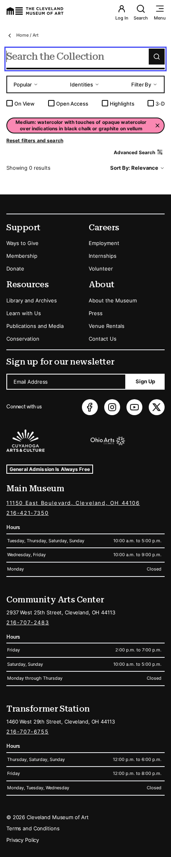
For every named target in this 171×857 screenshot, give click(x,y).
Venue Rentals (106, 326)
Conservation (22, 338)
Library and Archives (31, 300)
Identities (81, 84)
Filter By (141, 84)
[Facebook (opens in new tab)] (90, 407)
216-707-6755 (27, 731)
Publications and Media (35, 326)
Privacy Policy (22, 840)
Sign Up (145, 381)
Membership (21, 256)
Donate (15, 268)
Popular (23, 84)
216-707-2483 (27, 622)
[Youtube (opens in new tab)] (134, 407)
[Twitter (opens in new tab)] (157, 407)
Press (96, 313)
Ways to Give (22, 243)
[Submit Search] (157, 57)
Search (141, 18)
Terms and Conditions (32, 828)
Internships (103, 256)
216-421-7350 (27, 513)
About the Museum (113, 300)
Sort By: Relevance (134, 168)
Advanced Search (134, 152)
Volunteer (101, 268)
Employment (104, 243)
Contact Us (103, 338)
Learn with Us (23, 313)
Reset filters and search (34, 140)
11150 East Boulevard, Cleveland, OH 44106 (73, 503)
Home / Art (27, 35)
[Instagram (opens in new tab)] (112, 407)
